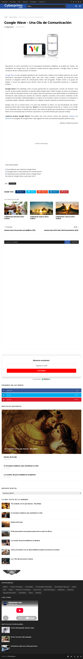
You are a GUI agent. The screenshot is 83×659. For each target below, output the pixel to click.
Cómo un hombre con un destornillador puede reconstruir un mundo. (35, 550)
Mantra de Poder (17, 522)
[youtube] (78, 2)
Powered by (37, 379)
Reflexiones (61, 590)
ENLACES (25, 2)
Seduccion (70, 590)
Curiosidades (29, 587)
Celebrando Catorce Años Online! (65, 217)
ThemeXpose (11, 656)
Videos (31, 593)
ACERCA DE (4, 2)
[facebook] (71, 2)
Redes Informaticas (49, 590)
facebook (74, 242)
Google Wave (10, 75)
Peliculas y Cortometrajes (23, 590)
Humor (74, 587)
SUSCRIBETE (33, 2)
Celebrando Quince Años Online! (39, 217)
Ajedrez (5, 587)
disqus (67, 242)
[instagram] (76, 2)
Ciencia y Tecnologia (16, 587)
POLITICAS (13, 2)
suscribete (41, 371)
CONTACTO (42, 2)
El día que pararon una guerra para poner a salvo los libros (31, 531)
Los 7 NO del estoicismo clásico (22, 559)
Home (6, 17)
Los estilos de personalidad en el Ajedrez (25, 540)
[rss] (80, 2)
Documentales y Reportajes (44, 587)
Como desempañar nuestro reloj (22, 628)
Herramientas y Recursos (62, 587)
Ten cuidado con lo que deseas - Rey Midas (26, 503)
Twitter (42, 395)
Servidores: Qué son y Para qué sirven (24, 646)
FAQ (19, 2)
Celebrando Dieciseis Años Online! (14, 217)
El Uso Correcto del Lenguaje (21, 637)
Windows (38, 593)
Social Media (13, 17)
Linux (4, 590)
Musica (11, 590)
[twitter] (73, 2)
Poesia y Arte (37, 590)
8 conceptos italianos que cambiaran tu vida (26, 513)
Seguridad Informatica (9, 593)
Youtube (42, 399)
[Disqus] (41, 269)
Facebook (42, 390)
